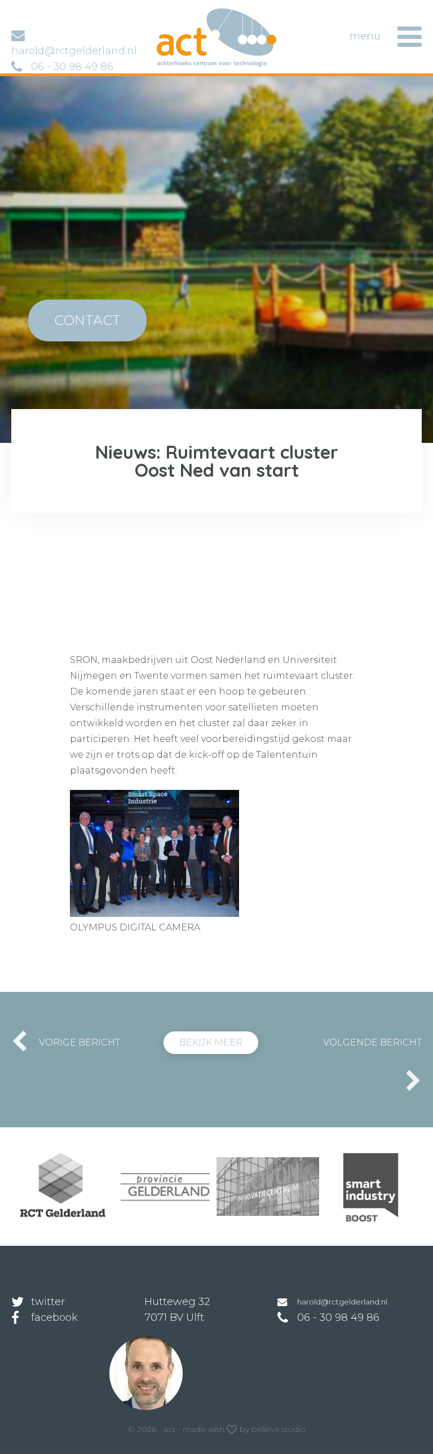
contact (87, 320)
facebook (54, 1317)
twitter (48, 1301)
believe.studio (278, 1429)
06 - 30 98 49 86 (72, 66)
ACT (174, 13)
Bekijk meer (210, 1042)
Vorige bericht (79, 1042)
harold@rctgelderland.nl (342, 1301)
